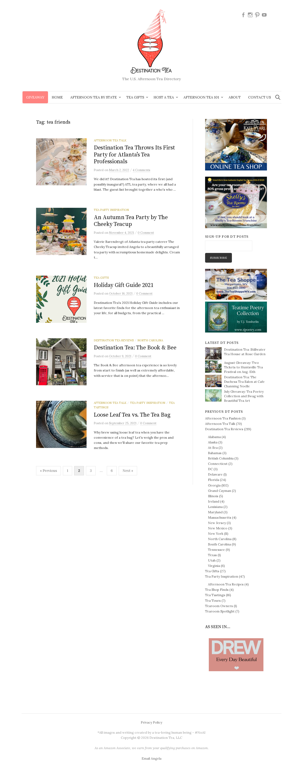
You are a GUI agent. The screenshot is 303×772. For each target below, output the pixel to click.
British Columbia (221, 458)
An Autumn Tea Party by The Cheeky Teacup (131, 221)
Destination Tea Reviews (114, 340)
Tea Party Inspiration (111, 210)
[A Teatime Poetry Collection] (236, 317)
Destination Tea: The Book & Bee (135, 347)
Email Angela (151, 758)
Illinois (213, 496)
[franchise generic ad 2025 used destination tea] (236, 202)
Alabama (214, 437)
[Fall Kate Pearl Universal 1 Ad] (236, 144)
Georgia (214, 485)
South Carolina (219, 544)
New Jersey (217, 523)
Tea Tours (213, 600)
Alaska (212, 442)
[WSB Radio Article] (236, 648)
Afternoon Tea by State (93, 97)
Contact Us (259, 97)
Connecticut (218, 464)
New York (215, 533)
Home (57, 97)
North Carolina (150, 340)
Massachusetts (219, 517)
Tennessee (216, 550)
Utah (212, 560)
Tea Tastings (215, 595)
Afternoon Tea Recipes (226, 584)
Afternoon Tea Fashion (223, 418)
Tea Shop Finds (217, 590)
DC (210, 469)
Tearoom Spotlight (220, 611)
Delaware (215, 474)
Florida (213, 480)
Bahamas (215, 453)
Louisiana (215, 507)
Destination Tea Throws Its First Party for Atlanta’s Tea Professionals (134, 154)
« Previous (48, 470)
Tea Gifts (101, 278)
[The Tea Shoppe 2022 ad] (236, 284)
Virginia (214, 566)
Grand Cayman (219, 491)
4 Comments (141, 170)
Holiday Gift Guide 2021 (124, 285)
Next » (128, 470)
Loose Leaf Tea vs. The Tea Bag (132, 414)
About (235, 97)
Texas (212, 555)
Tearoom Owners (219, 606)
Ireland (213, 501)
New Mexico (217, 528)
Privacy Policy (151, 722)
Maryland (215, 512)
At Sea (213, 447)
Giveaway (35, 97)
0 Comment (146, 233)
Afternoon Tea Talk (110, 140)
